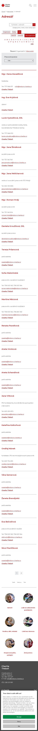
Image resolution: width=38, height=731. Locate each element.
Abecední (30, 51)
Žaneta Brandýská (10, 498)
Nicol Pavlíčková (10, 548)
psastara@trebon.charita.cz (12, 438)
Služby (14, 32)
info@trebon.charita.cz (23, 86)
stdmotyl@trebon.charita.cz (12, 537)
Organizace (6, 32)
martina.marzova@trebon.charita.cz (15, 315)
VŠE (32, 44)
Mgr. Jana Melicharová (12, 173)
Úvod (3, 11)
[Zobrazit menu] (35, 5)
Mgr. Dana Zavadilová (12, 74)
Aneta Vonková (9, 349)
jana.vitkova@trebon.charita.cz (13, 414)
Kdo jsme (10, 11)
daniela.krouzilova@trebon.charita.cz (15, 239)
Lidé (19, 32)
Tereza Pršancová (10, 249)
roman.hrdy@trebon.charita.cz (13, 215)
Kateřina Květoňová (11, 425)
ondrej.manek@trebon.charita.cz (14, 464)
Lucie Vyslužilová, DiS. (12, 118)
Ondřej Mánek (8, 448)
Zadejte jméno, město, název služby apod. (24, 27)
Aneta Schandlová (10, 372)
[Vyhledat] (30, 5)
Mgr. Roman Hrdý (10, 200)
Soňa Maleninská (10, 273)
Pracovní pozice (10, 57)
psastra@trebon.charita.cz (11, 262)
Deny (19, 721)
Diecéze (20, 35)
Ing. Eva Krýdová (10, 97)
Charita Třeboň (7, 89)
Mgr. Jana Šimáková (11, 147)
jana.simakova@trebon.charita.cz (14, 162)
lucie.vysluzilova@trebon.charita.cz (14, 136)
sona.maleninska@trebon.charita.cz (15, 288)
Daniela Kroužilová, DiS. (13, 226)
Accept (19, 717)
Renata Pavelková (10, 326)
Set (19, 726)
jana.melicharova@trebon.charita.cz (15, 189)
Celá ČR (13, 35)
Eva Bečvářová (9, 522)
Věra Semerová (9, 475)
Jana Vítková (8, 396)
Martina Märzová (10, 299)
